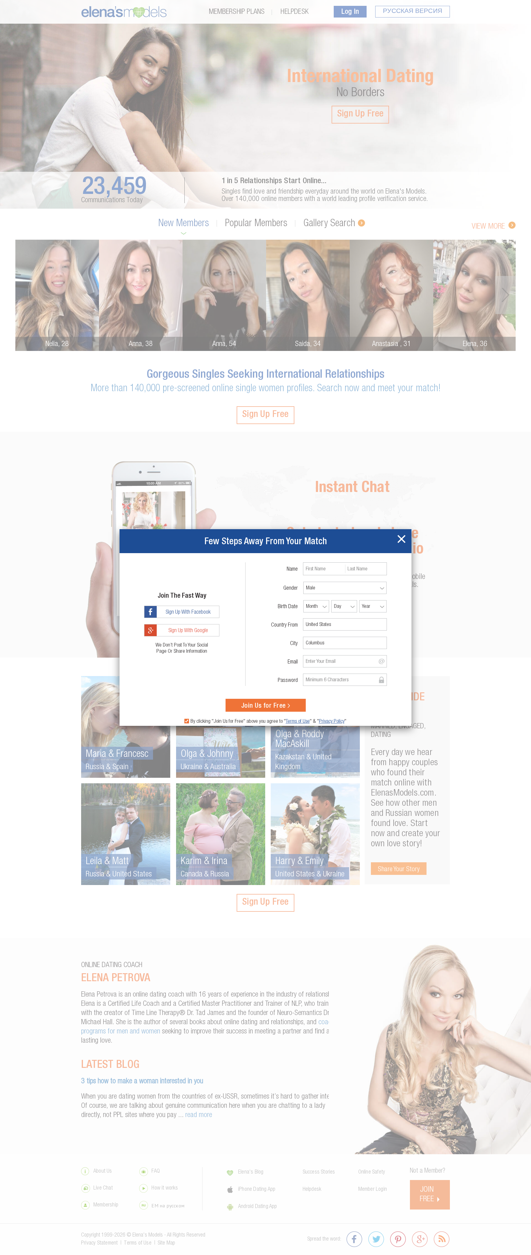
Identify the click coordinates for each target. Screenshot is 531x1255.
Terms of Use (298, 721)
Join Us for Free (263, 706)
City (294, 644)
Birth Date (288, 607)
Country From (284, 625)
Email (293, 662)
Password (288, 680)
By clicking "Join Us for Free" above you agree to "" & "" (268, 721)
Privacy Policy (331, 721)
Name (292, 569)
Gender (290, 588)
